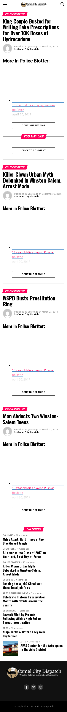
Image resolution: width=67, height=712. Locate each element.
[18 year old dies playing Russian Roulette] (38, 248)
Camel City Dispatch (28, 49)
